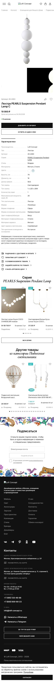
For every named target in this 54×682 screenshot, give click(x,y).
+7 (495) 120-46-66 (12, 598)
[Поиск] (9, 4)
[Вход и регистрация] (50, 4)
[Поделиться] (45, 99)
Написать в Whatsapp (17, 617)
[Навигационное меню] (4, 4)
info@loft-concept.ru (13, 610)
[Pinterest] (19, 542)
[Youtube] (33, 542)
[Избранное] (41, 4)
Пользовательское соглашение (18, 660)
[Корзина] (45, 4)
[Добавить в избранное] (51, 99)
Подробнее (28, 672)
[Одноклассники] (26, 542)
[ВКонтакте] (5, 542)
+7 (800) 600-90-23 (13, 602)
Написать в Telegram (17, 622)
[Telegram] (12, 542)
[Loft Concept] (27, 3)
